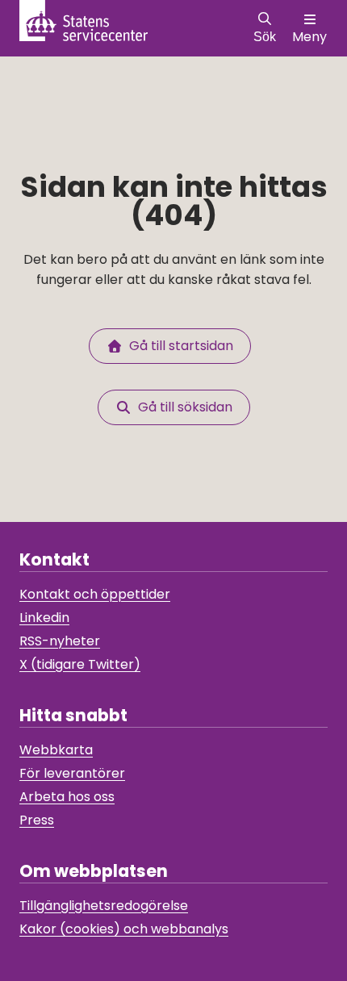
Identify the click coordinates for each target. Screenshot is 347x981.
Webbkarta (56, 750)
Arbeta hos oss (67, 796)
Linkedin (44, 617)
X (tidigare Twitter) (79, 664)
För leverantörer (72, 773)
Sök (264, 37)
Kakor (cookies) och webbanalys (123, 929)
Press (36, 820)
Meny (309, 36)
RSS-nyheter (59, 641)
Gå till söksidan (182, 407)
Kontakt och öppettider (94, 594)
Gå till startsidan (178, 345)
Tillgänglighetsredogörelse (103, 905)
